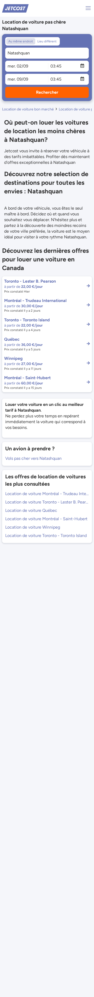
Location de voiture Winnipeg (32, 527)
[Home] (15, 7)
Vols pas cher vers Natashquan (33, 458)
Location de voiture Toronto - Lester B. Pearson (47, 502)
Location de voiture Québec (31, 510)
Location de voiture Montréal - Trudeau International (47, 493)
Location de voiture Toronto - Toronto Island (46, 535)
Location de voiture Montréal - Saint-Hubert (46, 518)
